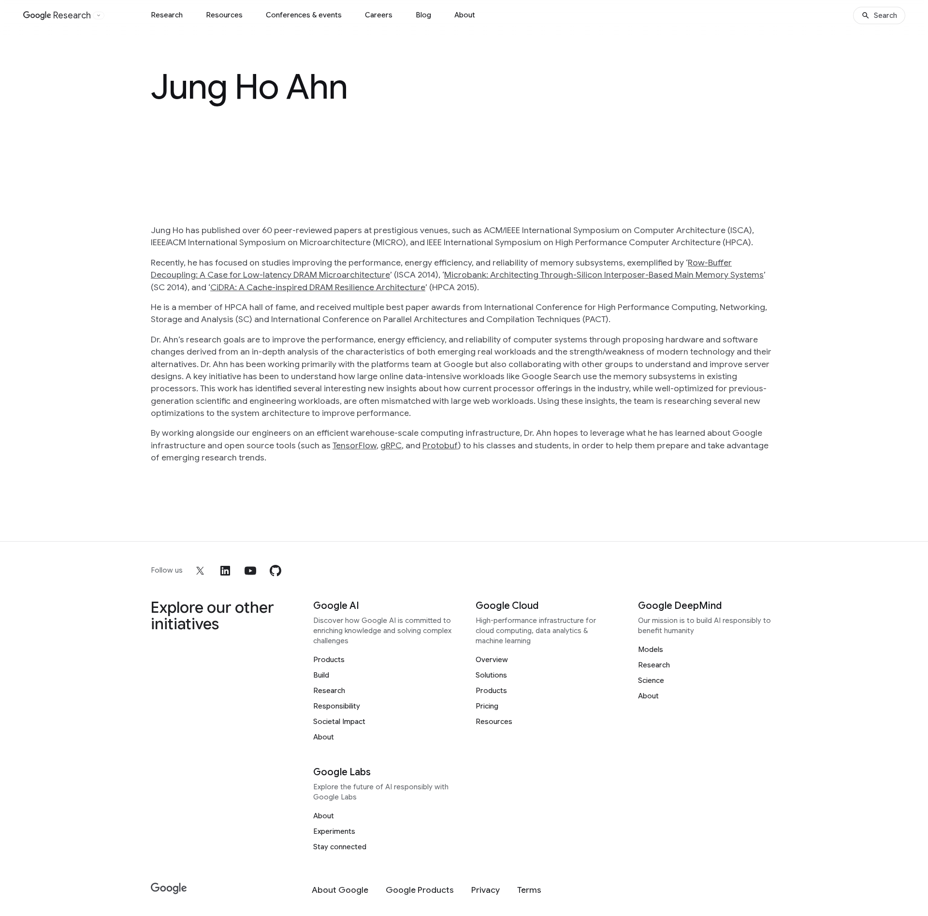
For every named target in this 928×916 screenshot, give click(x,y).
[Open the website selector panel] (98, 15)
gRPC (391, 445)
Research (167, 15)
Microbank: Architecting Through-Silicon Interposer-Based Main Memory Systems (604, 274)
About (464, 15)
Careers (378, 15)
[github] (275, 570)
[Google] (169, 889)
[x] (200, 570)
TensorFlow (355, 445)
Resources (224, 15)
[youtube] (250, 570)
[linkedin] (225, 570)
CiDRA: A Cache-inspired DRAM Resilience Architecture (317, 287)
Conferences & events (304, 15)
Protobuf (440, 445)
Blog (423, 15)
